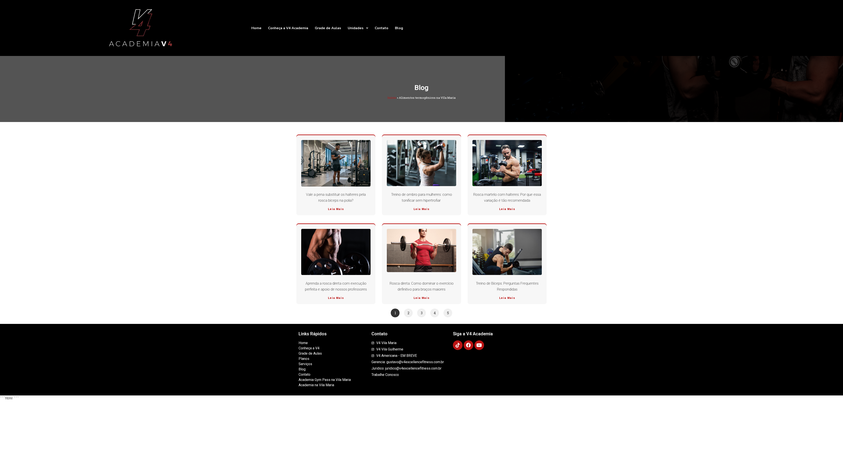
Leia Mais (336, 209)
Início (391, 98)
